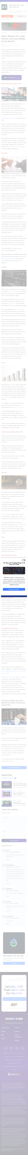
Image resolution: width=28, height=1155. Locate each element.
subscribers (8, 19)
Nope (20, 16)
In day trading (5, 514)
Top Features (5, 1027)
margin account (18, 407)
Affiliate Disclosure (10, 1059)
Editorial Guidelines (19, 1056)
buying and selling (14, 147)
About (3, 1038)
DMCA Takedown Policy (14, 1063)
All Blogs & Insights (7, 778)
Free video (14, 963)
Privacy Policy (12, 1053)
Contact (17, 1027)
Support (17, 1031)
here (11, 669)
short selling (18, 309)
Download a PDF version (8, 118)
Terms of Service (21, 1053)
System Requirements (18, 1036)
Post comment (14, 840)
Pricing (3, 1031)
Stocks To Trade (17, 782)
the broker (12, 303)
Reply (7, 859)
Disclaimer (5, 1053)
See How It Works (14, 767)
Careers (17, 1040)
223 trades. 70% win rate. (13, 956)
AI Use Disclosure (9, 1056)
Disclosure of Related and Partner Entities (14, 1066)
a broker (5, 397)
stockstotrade (15, 45)
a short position (14, 291)
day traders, (19, 524)
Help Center (14, 1069)
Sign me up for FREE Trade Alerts (13, 999)
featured (4, 32)
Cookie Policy (19, 1059)
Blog (2, 1035)
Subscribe (7, 16)
